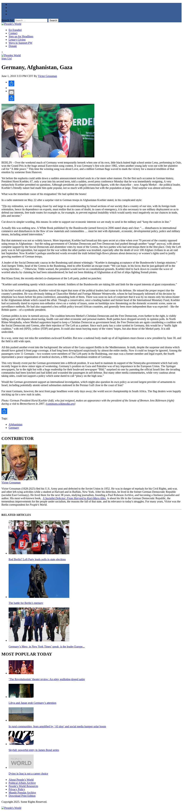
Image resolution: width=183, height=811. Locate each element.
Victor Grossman (47, 76)
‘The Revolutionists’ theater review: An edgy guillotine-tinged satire (47, 679)
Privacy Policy (17, 789)
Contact (13, 33)
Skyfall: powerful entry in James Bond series (34, 750)
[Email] (95, 92)
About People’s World (21, 779)
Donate (13, 46)
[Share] (95, 83)
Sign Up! (6, 58)
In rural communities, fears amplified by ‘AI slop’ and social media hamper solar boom (57, 726)
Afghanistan (15, 424)
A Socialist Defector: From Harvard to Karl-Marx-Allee (74, 498)
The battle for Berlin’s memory (26, 602)
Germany (14, 427)
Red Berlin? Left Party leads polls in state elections (37, 559)
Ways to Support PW (20, 42)
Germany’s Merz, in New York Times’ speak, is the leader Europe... (47, 646)
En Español (15, 29)
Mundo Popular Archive (22, 792)
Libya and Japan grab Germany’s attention (32, 702)
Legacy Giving (17, 39)
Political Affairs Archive (22, 782)
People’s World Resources (23, 786)
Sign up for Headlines (21, 36)
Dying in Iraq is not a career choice (28, 773)
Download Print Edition (22, 795)
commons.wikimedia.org (60, 403)
